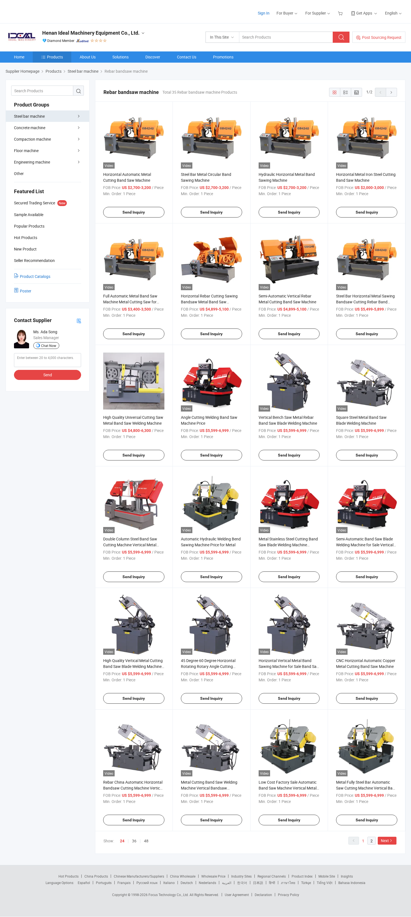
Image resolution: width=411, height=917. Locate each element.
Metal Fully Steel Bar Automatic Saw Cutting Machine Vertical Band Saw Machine (366, 788)
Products (55, 57)
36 (134, 840)
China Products (96, 876)
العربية (226, 882)
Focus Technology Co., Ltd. (169, 894)
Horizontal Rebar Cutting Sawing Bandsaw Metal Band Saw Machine (209, 301)
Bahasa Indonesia (351, 882)
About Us (88, 57)
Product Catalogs (35, 276)
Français (124, 882)
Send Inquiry (133, 212)
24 (122, 841)
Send (47, 374)
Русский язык (146, 882)
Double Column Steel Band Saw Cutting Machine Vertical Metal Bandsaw (130, 544)
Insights (347, 876)
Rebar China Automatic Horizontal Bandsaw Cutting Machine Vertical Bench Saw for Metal (133, 788)
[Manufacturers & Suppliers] (41, 11)
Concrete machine (29, 127)
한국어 (242, 882)
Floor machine (26, 150)
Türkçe (306, 882)
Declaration (263, 894)
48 (146, 840)
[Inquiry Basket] (341, 13)
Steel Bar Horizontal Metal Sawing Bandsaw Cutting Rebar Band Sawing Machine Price (365, 301)
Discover (152, 57)
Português (104, 882)
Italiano (169, 882)
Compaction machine (32, 139)
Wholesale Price (213, 876)
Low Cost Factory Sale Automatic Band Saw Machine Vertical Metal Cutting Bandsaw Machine (287, 788)
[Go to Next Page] (391, 92)
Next (385, 840)
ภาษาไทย (288, 882)
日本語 (258, 882)
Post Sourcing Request (381, 37)
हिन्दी (272, 882)
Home (19, 57)
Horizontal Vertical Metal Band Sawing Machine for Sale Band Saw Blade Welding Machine (289, 666)
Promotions (223, 57)
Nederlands (207, 882)
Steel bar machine (29, 116)
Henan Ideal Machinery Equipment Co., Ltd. (91, 33)
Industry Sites (241, 876)
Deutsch (187, 882)
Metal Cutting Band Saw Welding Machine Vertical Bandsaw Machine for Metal (209, 788)
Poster (25, 291)
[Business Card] (79, 320)
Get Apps (364, 13)
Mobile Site (326, 876)
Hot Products (68, 876)
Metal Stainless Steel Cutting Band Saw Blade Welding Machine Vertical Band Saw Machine (288, 544)
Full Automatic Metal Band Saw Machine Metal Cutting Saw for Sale (130, 301)
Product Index (302, 876)
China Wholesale (182, 876)
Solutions (120, 57)
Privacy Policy (288, 894)
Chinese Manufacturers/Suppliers (139, 876)
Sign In (264, 13)
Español (84, 882)
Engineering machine (32, 162)
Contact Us (186, 57)
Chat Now (48, 345)
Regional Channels (272, 876)
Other (19, 173)
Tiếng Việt (324, 882)
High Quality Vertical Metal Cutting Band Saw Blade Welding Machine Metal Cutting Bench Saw (133, 666)
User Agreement (237, 894)
